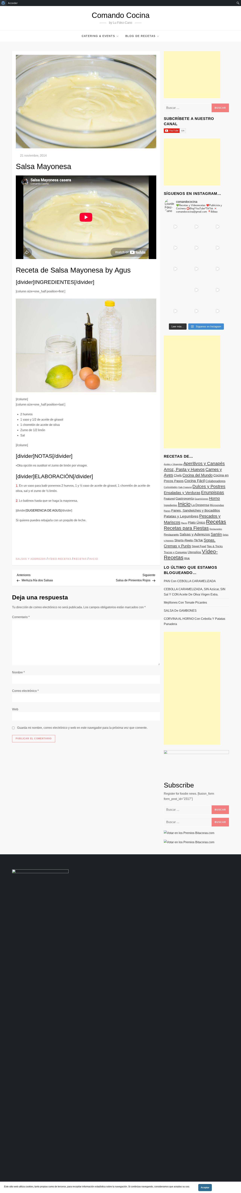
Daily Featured (185, 487)
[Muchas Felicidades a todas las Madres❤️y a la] (175, 290)
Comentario (21, 617)
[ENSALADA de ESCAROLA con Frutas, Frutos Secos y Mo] (196, 247)
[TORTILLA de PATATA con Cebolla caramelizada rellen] (175, 268)
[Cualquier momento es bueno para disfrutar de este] (175, 311)
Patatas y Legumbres (181, 516)
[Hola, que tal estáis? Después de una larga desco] (175, 247)
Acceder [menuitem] (13, 3)
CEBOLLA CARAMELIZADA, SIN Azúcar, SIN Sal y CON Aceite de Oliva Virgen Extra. (194, 592)
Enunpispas (212, 492)
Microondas (217, 505)
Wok (187, 558)
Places (184, 523)
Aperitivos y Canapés (204, 463)
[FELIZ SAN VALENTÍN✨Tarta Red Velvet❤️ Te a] (196, 268)
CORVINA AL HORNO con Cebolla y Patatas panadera (194, 621)
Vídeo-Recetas (59, 559)
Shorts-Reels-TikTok (188, 540)
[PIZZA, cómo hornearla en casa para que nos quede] (217, 268)
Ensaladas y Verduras (182, 493)
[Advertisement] (192, 74)
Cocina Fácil (194, 481)
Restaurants (171, 534)
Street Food (199, 546)
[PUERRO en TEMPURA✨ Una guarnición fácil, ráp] (217, 311)
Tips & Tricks (215, 546)
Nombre (18, 672)
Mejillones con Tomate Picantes (185, 602)
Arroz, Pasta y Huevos (184, 469)
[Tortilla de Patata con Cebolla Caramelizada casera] (175, 226)
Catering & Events (98, 35)
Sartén (216, 534)
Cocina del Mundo (197, 475)
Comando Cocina (120, 15)
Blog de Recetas (140, 35)
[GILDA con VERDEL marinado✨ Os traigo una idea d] (196, 290)
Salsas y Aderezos (31, 559)
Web (15, 709)
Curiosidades (171, 487)
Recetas (80, 559)
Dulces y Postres (208, 486)
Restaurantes (216, 529)
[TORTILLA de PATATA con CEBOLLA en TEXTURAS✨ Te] (217, 247)
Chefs (178, 475)
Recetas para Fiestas (186, 528)
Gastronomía (184, 498)
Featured (169, 498)
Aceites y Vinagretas (173, 464)
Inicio (93, 559)
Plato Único (196, 522)
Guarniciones (201, 499)
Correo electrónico (25, 690)
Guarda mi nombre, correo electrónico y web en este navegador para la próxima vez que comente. (82, 727)
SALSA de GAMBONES (180, 610)
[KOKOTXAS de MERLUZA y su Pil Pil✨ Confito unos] (196, 226)
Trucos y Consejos (175, 552)
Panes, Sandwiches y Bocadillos (195, 510)
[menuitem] (3, 3)
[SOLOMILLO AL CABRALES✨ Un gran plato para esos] (196, 311)
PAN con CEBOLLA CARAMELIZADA (190, 581)
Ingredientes (170, 505)
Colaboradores (215, 481)
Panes (167, 511)
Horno (214, 498)
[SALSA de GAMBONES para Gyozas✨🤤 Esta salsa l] (217, 290)
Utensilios (194, 552)
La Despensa (200, 505)
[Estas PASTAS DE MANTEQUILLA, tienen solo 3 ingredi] (217, 226)
